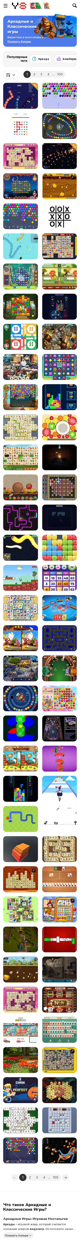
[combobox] (10, 75)
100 (60, 74)
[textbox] (11, 74)
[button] (19, 42)
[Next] (70, 57)
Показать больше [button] (16, 1235)
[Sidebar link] (5, 5)
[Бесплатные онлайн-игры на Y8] (19, 6)
